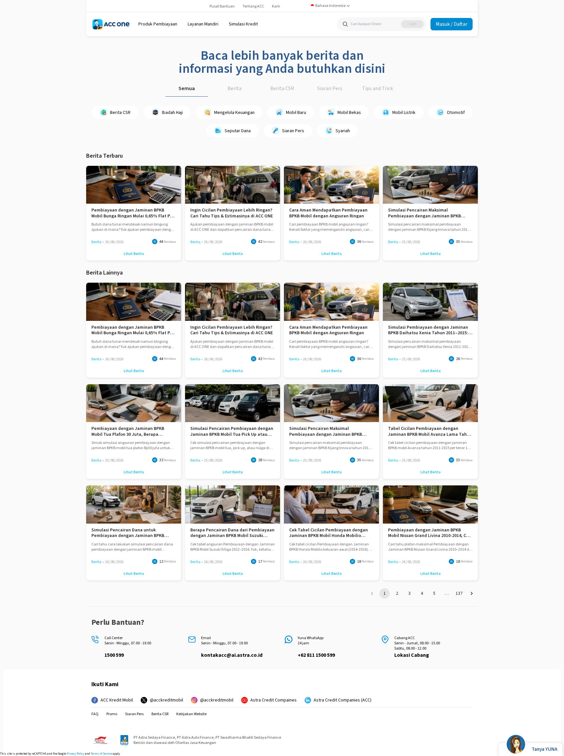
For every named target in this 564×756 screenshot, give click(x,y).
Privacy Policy (75, 754)
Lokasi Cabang (411, 655)
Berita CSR (282, 88)
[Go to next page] (471, 593)
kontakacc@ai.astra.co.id (231, 655)
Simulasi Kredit (243, 24)
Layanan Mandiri (203, 24)
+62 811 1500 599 (316, 655)
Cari (412, 24)
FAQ (95, 714)
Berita (234, 88)
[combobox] (330, 5)
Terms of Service (101, 754)
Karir (276, 6)
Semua (187, 88)
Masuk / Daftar (451, 24)
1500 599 (114, 655)
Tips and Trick (377, 88)
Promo (111, 714)
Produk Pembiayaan (157, 24)
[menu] (157, 24)
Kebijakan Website (191, 714)
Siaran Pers (329, 88)
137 (459, 593)
